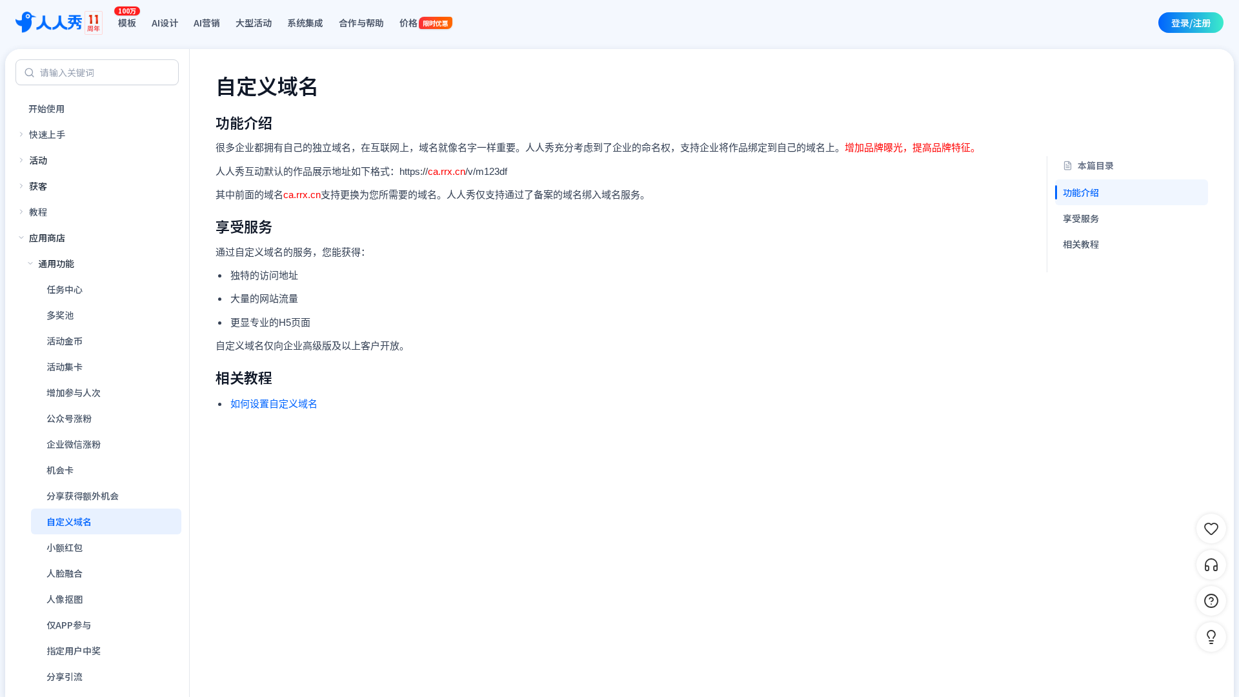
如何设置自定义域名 (273, 403)
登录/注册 (1191, 22)
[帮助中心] (1211, 601)
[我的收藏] (1211, 528)
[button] (1211, 637)
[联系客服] (1211, 565)
